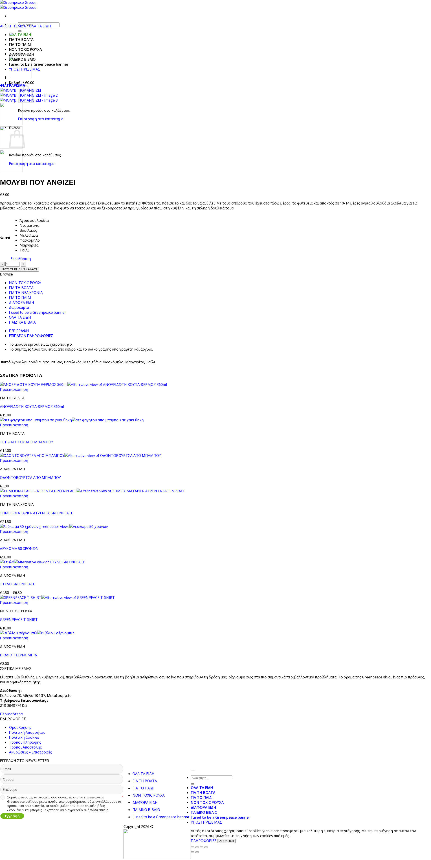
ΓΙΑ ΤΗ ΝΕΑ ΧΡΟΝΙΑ (26, 292)
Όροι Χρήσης (20, 727)
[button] (21, 82)
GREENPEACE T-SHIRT (19, 619)
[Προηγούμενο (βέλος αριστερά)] (192, 852)
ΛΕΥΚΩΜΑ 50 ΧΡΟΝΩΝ (19, 548)
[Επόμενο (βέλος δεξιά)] (197, 852)
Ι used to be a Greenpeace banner (38, 64)
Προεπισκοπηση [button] (14, 389)
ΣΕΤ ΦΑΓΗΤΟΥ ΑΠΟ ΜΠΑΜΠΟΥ (26, 442)
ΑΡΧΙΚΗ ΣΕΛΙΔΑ (13, 26)
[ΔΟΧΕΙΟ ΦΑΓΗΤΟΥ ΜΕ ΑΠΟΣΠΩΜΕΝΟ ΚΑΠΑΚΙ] (20, 76)
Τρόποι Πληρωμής (25, 742)
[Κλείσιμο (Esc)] (206, 847)
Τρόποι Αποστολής (25, 747)
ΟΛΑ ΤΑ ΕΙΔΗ (40, 26)
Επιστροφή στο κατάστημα (40, 118)
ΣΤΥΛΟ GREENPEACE (17, 584)
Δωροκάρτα (19, 307)
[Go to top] (192, 770)
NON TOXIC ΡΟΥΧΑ (25, 282)
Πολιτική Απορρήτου (27, 732)
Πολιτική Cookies (24, 737)
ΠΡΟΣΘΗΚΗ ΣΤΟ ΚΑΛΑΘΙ (19, 269)
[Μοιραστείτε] (201, 847)
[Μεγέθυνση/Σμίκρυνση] (192, 847)
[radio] (34, 220)
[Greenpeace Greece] (18, 5)
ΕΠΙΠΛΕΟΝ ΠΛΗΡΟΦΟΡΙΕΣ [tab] (31, 335)
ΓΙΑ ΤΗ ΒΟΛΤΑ (21, 287)
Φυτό (5, 237)
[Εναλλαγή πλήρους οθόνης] (197, 847)
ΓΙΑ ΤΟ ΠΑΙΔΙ (20, 297)
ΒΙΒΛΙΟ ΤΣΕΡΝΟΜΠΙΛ (18, 655)
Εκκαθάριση (21, 258)
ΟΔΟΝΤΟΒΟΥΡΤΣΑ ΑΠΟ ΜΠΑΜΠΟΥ (30, 477)
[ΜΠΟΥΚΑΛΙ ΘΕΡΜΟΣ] (20, 53)
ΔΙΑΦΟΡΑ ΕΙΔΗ (21, 302)
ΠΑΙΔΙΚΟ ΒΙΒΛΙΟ (146, 809)
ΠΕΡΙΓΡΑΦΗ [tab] (19, 330)
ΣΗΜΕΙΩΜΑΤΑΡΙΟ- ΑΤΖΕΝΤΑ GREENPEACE (36, 513)
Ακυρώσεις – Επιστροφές (30, 752)
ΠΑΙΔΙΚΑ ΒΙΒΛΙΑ (22, 322)
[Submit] (20, 31)
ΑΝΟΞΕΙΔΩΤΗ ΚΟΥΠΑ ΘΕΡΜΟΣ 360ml (32, 406)
